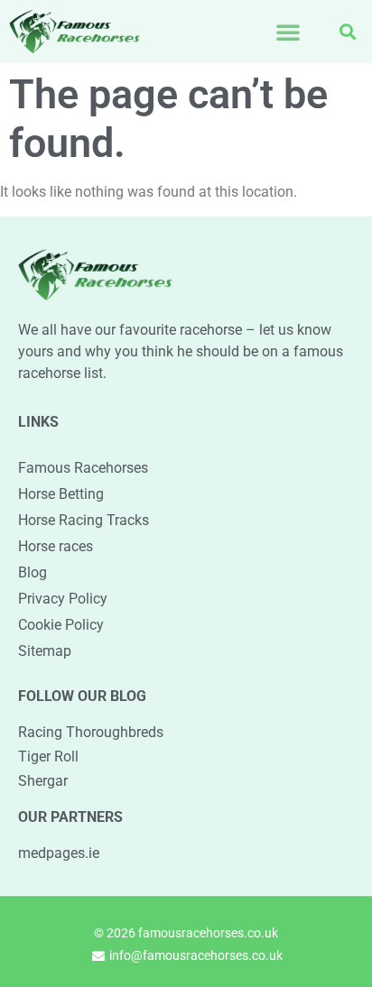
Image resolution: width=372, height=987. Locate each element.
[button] (288, 32)
